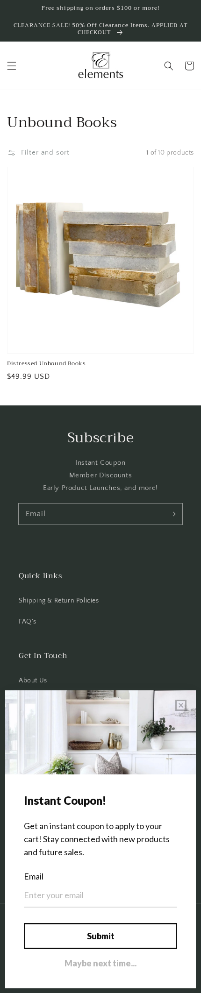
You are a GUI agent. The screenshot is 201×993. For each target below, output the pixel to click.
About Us (33, 680)
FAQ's (27, 621)
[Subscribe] (172, 514)
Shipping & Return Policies (59, 600)
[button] (11, 66)
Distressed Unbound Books (46, 364)
